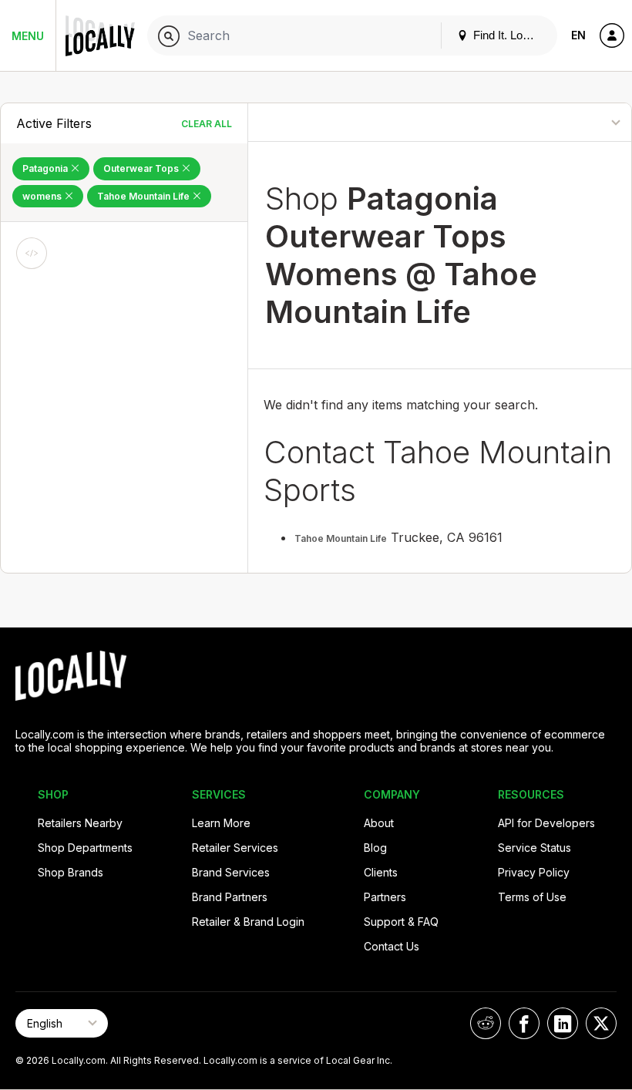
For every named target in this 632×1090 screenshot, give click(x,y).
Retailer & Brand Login (248, 921)
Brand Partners (229, 896)
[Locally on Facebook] (524, 1023)
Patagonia (46, 168)
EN (578, 35)
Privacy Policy (534, 872)
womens (43, 196)
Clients (381, 872)
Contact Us (391, 946)
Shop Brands (70, 872)
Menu (28, 35)
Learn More (221, 822)
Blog (375, 847)
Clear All (206, 124)
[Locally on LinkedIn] (562, 1023)
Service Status (534, 847)
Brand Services (231, 872)
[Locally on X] (601, 1023)
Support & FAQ (401, 921)
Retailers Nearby (80, 822)
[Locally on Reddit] (485, 1023)
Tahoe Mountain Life (144, 196)
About (379, 822)
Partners (385, 896)
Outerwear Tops (142, 168)
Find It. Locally (508, 35)
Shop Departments (85, 847)
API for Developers (546, 822)
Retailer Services (235, 847)
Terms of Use (532, 896)
